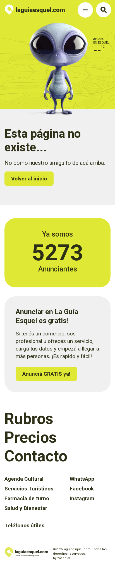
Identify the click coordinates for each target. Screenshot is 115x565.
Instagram (82, 498)
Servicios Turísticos (28, 488)
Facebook (82, 488)
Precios (30, 437)
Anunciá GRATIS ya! (46, 374)
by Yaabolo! (61, 558)
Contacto (35, 456)
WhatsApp (82, 479)
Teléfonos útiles (24, 525)
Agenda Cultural (24, 479)
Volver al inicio (29, 178)
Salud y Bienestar (25, 508)
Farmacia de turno (26, 498)
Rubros (28, 418)
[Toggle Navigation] (85, 10)
